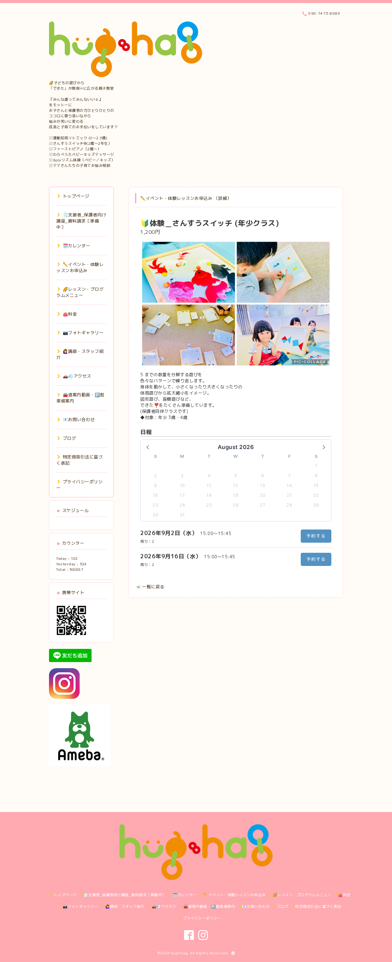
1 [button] (316, 465)
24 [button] (182, 504)
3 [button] (182, 475)
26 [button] (236, 504)
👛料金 (70, 314)
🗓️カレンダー (76, 246)
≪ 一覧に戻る (150, 587)
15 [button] (316, 485)
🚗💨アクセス (77, 376)
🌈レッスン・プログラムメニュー (80, 292)
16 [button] (155, 495)
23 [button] (155, 504)
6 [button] (262, 475)
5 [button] (235, 475)
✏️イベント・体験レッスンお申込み (80, 267)
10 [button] (182, 485)
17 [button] (182, 495)
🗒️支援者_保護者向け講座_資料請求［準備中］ (81, 221)
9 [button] (155, 485)
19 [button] (235, 495)
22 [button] (316, 495)
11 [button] (209, 485)
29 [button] (316, 504)
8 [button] (316, 475)
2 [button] (155, 475)
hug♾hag (179, 953)
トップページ (76, 196)
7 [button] (289, 475)
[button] (148, 446)
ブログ (69, 438)
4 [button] (209, 475)
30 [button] (155, 514)
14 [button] (289, 485)
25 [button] (209, 504)
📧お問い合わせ (79, 419)
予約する (316, 536)
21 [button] (289, 495)
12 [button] (235, 485)
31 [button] (182, 514)
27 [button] (262, 504)
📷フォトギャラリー (83, 332)
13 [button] (262, 485)
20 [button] (263, 495)
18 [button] (209, 495)
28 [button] (289, 504)
